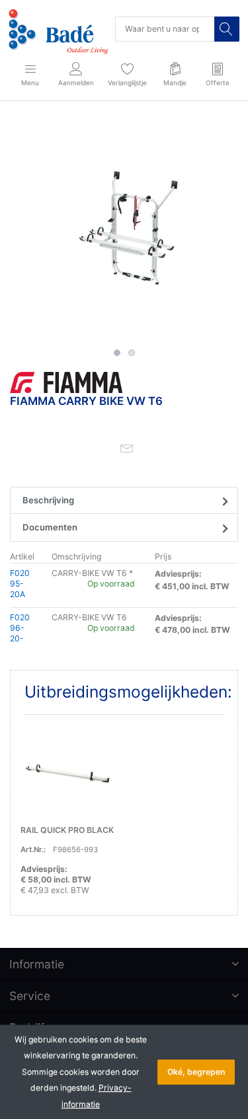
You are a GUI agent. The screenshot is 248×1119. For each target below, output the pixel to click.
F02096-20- (20, 627)
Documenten (49, 527)
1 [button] (117, 352)
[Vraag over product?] (127, 447)
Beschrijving (48, 500)
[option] (124, 229)
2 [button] (131, 352)
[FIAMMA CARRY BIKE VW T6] (124, 229)
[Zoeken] (226, 29)
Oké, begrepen (196, 1072)
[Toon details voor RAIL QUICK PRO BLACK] (67, 771)
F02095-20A (20, 583)
